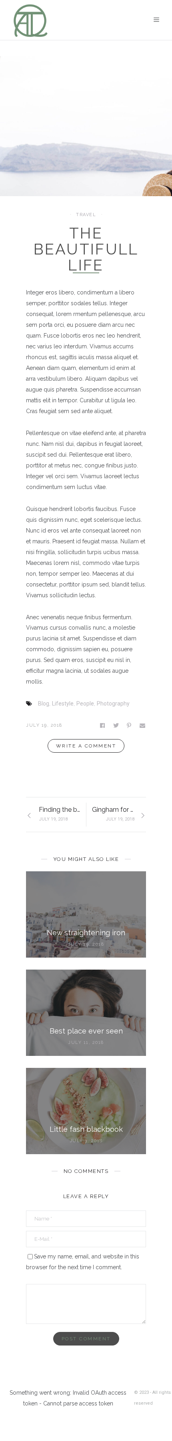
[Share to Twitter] (116, 725)
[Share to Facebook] (103, 725)
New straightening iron (86, 932)
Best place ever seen (86, 1031)
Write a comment (86, 746)
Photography (113, 703)
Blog (43, 703)
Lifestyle (63, 703)
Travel (86, 214)
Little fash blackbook (86, 1129)
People (85, 703)
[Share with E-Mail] (143, 725)
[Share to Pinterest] (129, 725)
